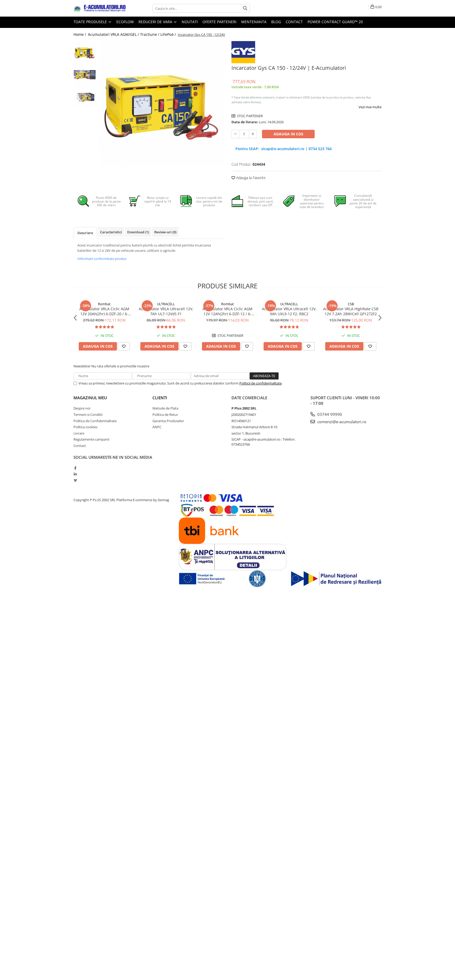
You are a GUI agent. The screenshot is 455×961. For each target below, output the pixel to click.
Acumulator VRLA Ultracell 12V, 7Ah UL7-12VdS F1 (166, 311)
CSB (351, 304)
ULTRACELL (166, 304)
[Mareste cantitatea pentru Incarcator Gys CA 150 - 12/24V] (253, 134)
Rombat (104, 304)
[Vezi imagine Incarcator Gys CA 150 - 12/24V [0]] (85, 52)
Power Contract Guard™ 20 (335, 21)
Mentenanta (253, 21)
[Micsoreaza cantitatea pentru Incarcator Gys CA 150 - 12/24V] (235, 134)
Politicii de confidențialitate (260, 383)
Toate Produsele (90, 21)
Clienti (159, 397)
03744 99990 (329, 414)
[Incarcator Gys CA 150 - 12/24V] (161, 103)
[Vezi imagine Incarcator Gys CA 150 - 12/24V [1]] (85, 75)
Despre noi (81, 408)
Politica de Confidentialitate (95, 420)
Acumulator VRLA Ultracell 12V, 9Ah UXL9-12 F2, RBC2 (289, 311)
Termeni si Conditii (87, 414)
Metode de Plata (165, 408)
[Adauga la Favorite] (124, 346)
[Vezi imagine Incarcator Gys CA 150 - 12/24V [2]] (85, 97)
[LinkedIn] (75, 474)
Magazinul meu (90, 397)
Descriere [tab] (85, 232)
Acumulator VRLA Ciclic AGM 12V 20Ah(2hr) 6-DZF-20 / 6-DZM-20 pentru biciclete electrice (104, 311)
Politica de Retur (165, 414)
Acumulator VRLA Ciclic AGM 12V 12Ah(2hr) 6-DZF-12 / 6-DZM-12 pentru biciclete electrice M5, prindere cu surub (228, 311)
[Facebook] (75, 468)
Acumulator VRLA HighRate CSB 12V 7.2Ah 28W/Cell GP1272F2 (350, 311)
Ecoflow (125, 21)
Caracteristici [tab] (111, 232)
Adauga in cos (288, 133)
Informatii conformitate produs (101, 258)
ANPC (156, 427)
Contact (294, 21)
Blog (276, 21)
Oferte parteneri (219, 21)
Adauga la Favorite (250, 177)
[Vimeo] (75, 480)
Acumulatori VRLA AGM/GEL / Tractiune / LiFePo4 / (132, 34)
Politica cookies (85, 427)
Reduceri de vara (156, 21)
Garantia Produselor (168, 420)
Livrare (78, 433)
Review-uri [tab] (165, 232)
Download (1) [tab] (138, 232)
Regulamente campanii (91, 439)
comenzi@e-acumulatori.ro (341, 421)
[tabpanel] (161, 103)
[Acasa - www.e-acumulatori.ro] (99, 8)
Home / (80, 34)
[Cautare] (245, 8)
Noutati (190, 21)
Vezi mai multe (370, 107)
